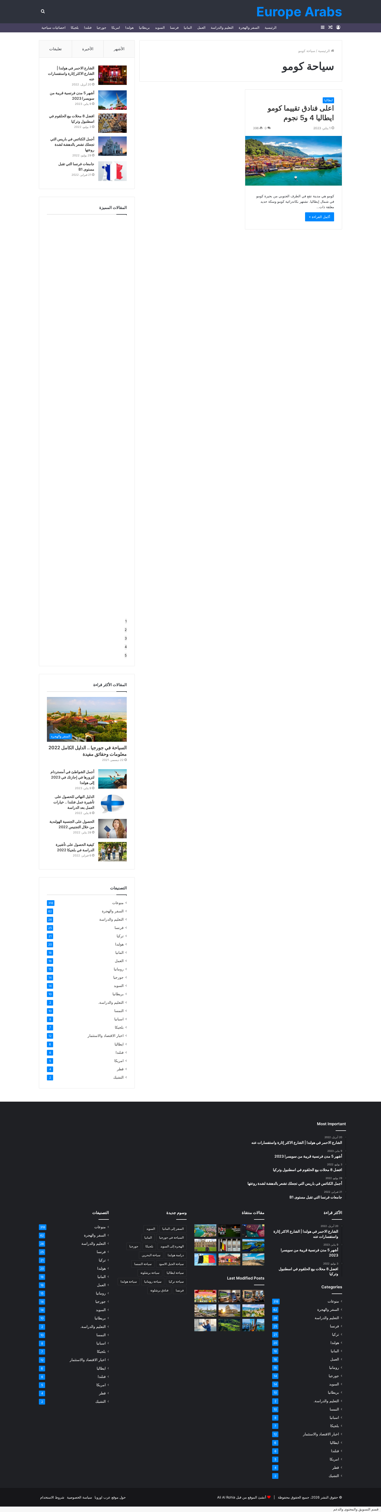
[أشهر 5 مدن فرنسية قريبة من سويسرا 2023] (112, 100)
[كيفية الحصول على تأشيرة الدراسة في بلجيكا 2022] (112, 851)
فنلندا (87, 27)
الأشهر (119, 48)
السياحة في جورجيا (171, 1237)
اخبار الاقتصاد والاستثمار (106, 1036)
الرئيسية (271, 27)
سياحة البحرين (151, 1255)
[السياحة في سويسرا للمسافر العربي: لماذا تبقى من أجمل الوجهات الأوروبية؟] (229, 1325)
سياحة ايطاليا (175, 1273)
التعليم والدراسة (222, 27)
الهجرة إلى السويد (172, 1246)
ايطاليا (328, 100)
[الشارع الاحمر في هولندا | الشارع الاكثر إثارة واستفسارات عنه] (112, 75)
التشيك (118, 1077)
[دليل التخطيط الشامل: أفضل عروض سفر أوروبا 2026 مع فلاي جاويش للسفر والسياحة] (205, 1310)
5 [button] (126, 655)
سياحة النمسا (143, 1264)
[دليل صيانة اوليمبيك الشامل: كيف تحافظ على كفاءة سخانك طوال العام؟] (205, 1325)
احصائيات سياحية (53, 27)
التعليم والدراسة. (111, 1002)
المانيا (188, 27)
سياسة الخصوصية (79, 1497)
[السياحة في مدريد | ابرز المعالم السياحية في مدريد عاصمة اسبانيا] (253, 1259)
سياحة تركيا (176, 1281)
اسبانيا (119, 1019)
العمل (201, 27)
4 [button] (126, 647)
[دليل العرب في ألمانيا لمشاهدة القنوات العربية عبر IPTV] (253, 1296)
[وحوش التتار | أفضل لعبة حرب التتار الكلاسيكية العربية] (205, 1296)
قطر (120, 1069)
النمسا (119, 1011)
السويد (160, 27)
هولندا (129, 27)
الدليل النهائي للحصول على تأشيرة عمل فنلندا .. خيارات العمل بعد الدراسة (73, 802)
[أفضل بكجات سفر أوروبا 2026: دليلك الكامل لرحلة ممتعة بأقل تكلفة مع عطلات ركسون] (253, 1310)
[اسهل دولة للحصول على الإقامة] (253, 1230)
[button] (357, 1509)
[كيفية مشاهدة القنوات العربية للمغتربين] (229, 1230)
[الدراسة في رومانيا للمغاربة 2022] (229, 1259)
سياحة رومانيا (152, 1281)
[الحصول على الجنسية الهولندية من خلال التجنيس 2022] (112, 828)
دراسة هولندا (176, 1255)
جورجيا (101, 27)
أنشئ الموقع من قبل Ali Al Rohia (241, 1497)
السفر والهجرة (249, 27)
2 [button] (126, 630)
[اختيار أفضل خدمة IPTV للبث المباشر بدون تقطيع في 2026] (229, 1296)
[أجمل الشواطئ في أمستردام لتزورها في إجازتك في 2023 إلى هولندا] (112, 779)
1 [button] (126, 621)
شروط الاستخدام (52, 1497)
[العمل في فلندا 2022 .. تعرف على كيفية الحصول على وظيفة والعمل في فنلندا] (253, 1245)
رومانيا (119, 969)
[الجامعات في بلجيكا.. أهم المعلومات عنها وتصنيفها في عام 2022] (229, 1245)
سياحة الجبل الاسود (171, 1264)
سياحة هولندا (129, 1281)
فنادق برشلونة (159, 1290)
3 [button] (126, 638)
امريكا (115, 27)
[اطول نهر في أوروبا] (205, 1230)
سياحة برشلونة (149, 1273)
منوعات (118, 903)
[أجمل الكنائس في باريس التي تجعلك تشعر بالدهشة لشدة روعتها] (112, 146)
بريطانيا (144, 27)
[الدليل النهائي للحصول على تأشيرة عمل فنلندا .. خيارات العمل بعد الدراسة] (112, 803)
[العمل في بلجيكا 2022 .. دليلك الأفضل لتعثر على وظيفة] (205, 1259)
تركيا (120, 936)
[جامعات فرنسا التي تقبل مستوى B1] (112, 171)
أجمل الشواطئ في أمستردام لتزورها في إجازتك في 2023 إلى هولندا (72, 777)
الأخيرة (87, 48)
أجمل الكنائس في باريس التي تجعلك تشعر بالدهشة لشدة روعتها (72, 144)
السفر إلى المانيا (173, 1229)
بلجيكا (75, 27)
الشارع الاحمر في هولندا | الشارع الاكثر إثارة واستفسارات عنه (71, 73)
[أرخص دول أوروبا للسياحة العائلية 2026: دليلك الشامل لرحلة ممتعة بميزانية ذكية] (253, 1325)
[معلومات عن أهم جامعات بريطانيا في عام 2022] (205, 1245)
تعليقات (55, 48)
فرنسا (174, 27)
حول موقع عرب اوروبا (110, 1497)
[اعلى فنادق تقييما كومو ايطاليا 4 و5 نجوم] (293, 160)
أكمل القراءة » (319, 217)
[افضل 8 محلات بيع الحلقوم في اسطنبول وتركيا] (112, 123)
